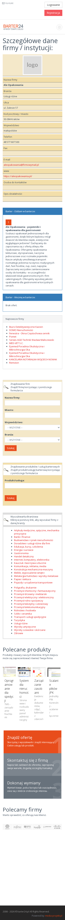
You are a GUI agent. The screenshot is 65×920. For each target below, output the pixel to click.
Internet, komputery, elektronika (31, 559)
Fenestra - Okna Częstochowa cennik (29, 333)
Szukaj (10, 448)
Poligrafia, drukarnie (25, 587)
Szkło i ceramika (23, 613)
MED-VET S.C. (16, 343)
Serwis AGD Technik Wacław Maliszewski (31, 339)
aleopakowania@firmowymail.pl (21, 164)
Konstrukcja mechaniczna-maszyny (33, 569)
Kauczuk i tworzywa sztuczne (30, 563)
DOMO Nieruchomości (21, 330)
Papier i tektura (22, 579)
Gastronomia (21, 553)
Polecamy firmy (22, 809)
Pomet (12, 336)
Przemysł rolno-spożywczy (28, 600)
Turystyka (19, 620)
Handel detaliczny (24, 556)
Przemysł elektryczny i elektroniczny (34, 597)
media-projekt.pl (53, 915)
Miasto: (9, 410)
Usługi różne (21, 623)
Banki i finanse (22, 536)
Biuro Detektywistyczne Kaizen (26, 326)
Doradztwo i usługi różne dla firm (32, 543)
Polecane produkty (27, 649)
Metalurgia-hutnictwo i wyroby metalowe (36, 576)
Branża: (9, 434)
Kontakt (9, 3)
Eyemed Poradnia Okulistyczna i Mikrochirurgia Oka (26, 348)
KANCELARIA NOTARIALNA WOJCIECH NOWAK (33, 359)
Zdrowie (18, 633)
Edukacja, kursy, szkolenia (28, 546)
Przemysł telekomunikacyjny (29, 607)
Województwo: (14, 422)
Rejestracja (53, 12)
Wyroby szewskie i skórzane (30, 630)
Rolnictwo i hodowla (25, 610)
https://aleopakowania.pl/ (18, 176)
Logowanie (53, 5)
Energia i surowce (23, 550)
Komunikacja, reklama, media (30, 566)
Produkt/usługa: (15, 480)
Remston (14, 362)
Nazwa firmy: (12, 397)
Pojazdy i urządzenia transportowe (33, 582)
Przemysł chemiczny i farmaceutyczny (35, 590)
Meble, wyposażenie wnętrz (29, 572)
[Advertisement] (32, 869)
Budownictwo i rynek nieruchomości (33, 540)
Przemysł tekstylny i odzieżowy (31, 603)
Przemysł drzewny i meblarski (30, 594)
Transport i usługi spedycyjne (30, 617)
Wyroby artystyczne (25, 626)
